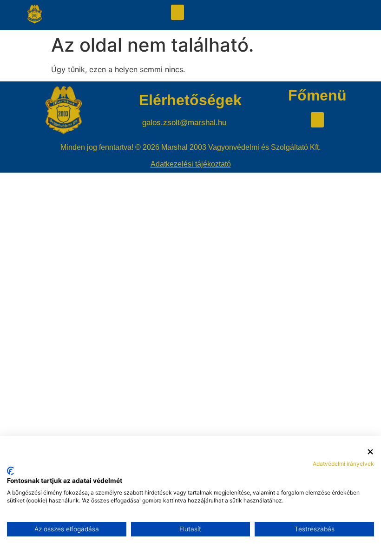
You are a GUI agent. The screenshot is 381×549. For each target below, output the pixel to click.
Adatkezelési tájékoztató (191, 164)
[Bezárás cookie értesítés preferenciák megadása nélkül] (370, 452)
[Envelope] (333, 15)
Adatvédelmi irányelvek (343, 463)
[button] (177, 12)
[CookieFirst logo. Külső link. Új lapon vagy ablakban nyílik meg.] (10, 471)
